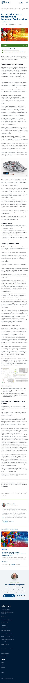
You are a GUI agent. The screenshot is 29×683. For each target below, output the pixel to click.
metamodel (8, 68)
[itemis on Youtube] (3, 616)
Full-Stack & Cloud (4, 655)
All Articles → (11, 521)
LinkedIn (7, 493)
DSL (21, 203)
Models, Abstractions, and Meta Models (11, 50)
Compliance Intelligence (6, 619)
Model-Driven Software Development (7, 639)
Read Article (4, 561)
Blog (2, 8)
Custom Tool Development (6, 641)
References (3, 667)
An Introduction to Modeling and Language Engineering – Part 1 (14, 554)
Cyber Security (3, 625)
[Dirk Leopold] (4, 505)
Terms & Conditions (13, 680)
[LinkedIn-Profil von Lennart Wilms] (22, 587)
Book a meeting (10, 596)
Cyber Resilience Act (4, 622)
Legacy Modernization (5, 653)
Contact (2, 672)
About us (2, 662)
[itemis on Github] (7, 616)
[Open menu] (27, 2)
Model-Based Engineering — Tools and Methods (12, 8)
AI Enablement (3, 650)
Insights (2, 664)
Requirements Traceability (5, 630)
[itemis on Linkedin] (1, 616)
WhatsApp (24, 493)
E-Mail (18, 493)
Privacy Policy (7, 680)
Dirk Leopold (13, 24)
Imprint (2, 680)
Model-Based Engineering (6, 633)
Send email (22, 596)
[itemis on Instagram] (5, 616)
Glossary (19, 680)
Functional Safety (4, 627)
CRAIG (3, 517)
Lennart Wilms (8, 587)
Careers (2, 670)
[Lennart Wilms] (14, 576)
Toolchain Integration (5, 644)
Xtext (21, 297)
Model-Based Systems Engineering (7, 636)
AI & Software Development (7, 648)
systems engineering (19, 195)
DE (19, 2)
